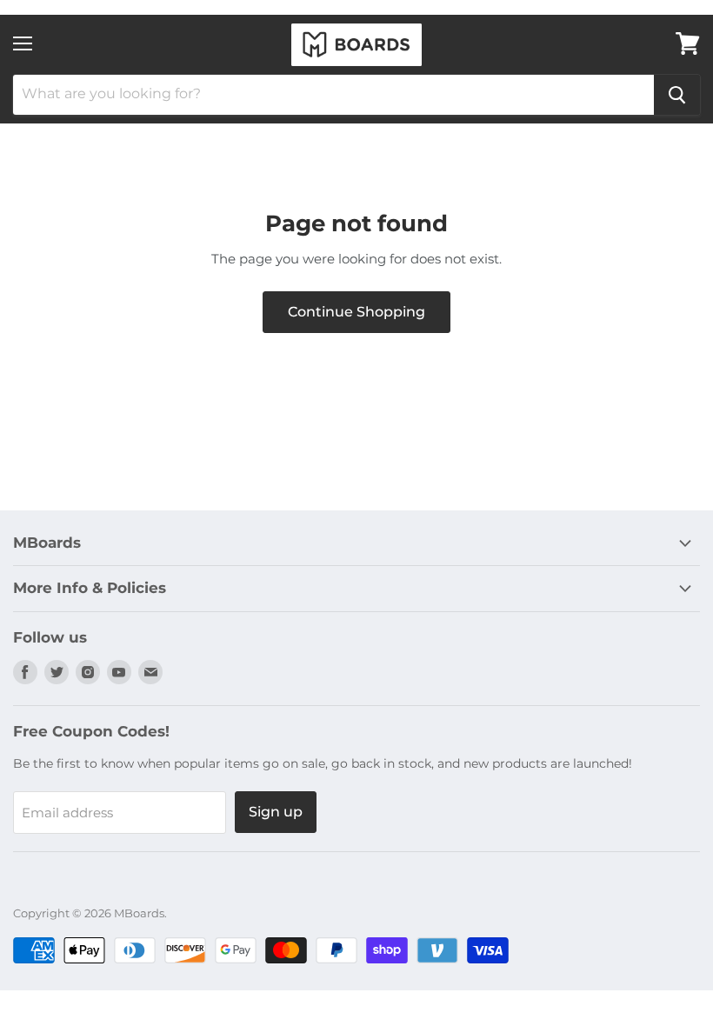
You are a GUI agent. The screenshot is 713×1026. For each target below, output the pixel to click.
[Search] (677, 95)
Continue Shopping (356, 311)
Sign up (276, 811)
